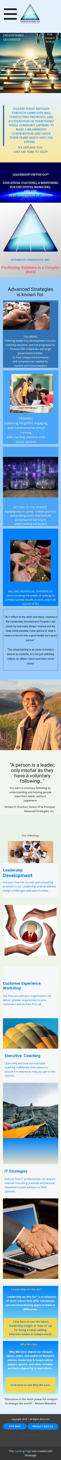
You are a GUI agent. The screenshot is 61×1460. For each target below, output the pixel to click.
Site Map (15, 1426)
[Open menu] (10, 14)
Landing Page (23, 1451)
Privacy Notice (42, 1426)
